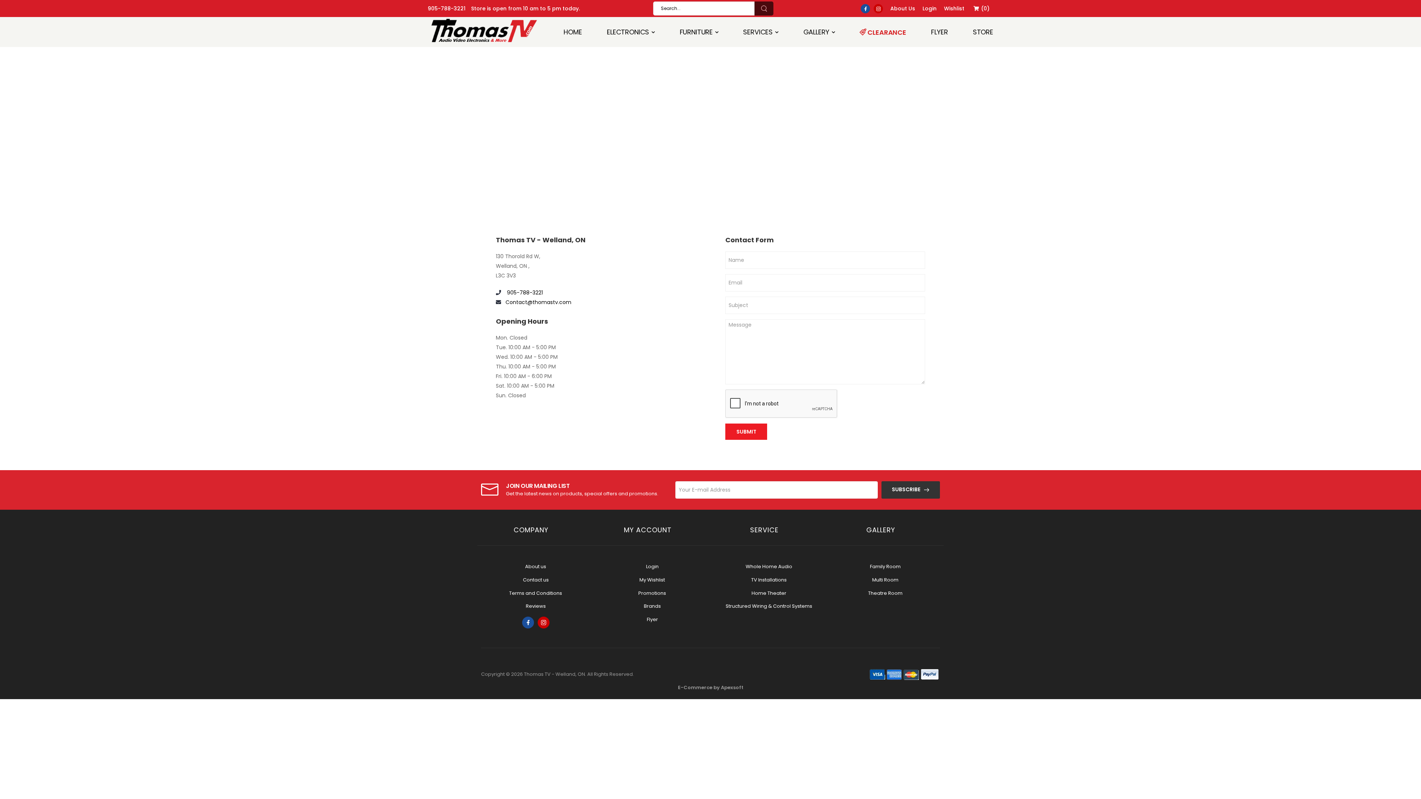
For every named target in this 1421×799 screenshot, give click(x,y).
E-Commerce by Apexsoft (710, 687)
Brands (652, 606)
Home (573, 32)
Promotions (652, 593)
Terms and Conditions (535, 593)
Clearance (886, 32)
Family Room (885, 566)
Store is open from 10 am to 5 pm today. (525, 8)
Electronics (628, 32)
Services (758, 32)
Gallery (816, 32)
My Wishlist (652, 579)
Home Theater (769, 593)
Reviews (536, 606)
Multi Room (885, 579)
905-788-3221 (447, 8)
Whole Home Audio (769, 566)
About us (535, 566)
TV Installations (769, 579)
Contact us (536, 579)
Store (983, 32)
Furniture (696, 32)
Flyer (939, 32)
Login (652, 566)
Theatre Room (885, 593)
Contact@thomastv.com (538, 302)
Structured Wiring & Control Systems (769, 606)
